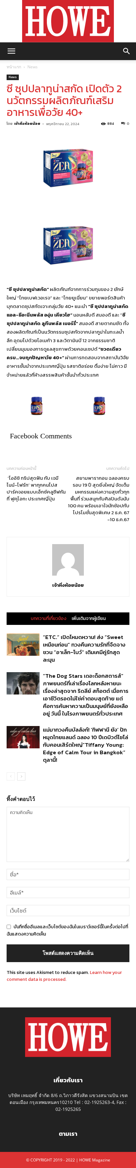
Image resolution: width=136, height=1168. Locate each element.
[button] (11, 51)
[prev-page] (11, 776)
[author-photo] (68, 575)
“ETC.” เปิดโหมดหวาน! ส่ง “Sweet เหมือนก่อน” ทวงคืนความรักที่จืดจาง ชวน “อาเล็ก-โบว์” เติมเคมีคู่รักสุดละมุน (84, 648)
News (32, 67)
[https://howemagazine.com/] (68, 21)
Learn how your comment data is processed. (64, 976)
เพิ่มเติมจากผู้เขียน (89, 618)
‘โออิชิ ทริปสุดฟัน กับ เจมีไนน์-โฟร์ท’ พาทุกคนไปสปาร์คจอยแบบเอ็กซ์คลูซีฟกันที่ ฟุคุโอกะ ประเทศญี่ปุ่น (36, 488)
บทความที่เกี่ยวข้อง (48, 618)
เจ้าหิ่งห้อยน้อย (27, 123)
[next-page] (21, 776)
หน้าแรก (14, 67)
